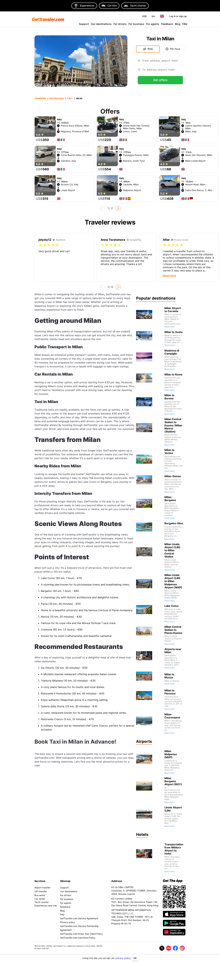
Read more (169, 326)
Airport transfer (42, 887)
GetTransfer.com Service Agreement (79, 918)
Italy (70, 98)
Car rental (39, 898)
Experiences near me (45, 905)
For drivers (120, 24)
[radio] (40, 245)
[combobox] (162, 62)
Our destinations (101, 24)
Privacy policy (67, 922)
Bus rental (39, 895)
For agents (152, 24)
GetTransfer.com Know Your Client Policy (81, 933)
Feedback (167, 24)
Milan (79, 98)
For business (136, 24)
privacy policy (123, 958)
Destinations (56, 98)
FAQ (184, 24)
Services (39, 881)
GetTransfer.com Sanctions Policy (77, 937)
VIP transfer (40, 891)
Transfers (40, 98)
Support (84, 24)
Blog (177, 24)
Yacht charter (41, 902)
